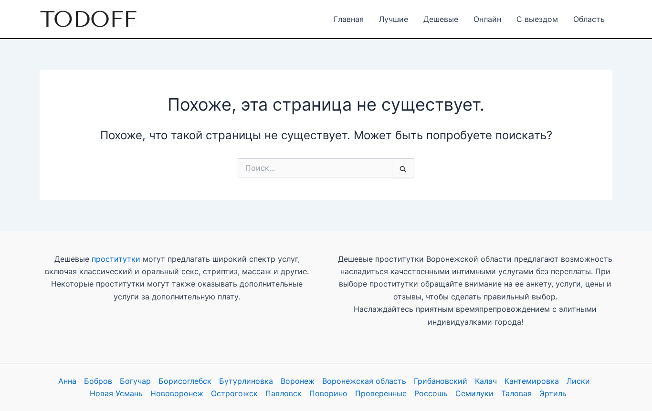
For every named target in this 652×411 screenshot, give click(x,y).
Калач (486, 381)
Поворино (328, 393)
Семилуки (474, 393)
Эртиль (553, 393)
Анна (67, 381)
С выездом (537, 19)
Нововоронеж (176, 393)
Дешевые (440, 19)
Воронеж (298, 381)
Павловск (283, 393)
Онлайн (487, 19)
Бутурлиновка (246, 381)
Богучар (135, 381)
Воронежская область (364, 381)
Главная (349, 19)
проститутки (116, 259)
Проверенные (381, 393)
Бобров (98, 381)
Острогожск (234, 393)
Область (589, 19)
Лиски (578, 381)
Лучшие (393, 19)
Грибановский (440, 381)
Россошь (431, 393)
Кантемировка (532, 381)
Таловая (516, 393)
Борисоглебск (184, 381)
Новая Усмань (116, 393)
